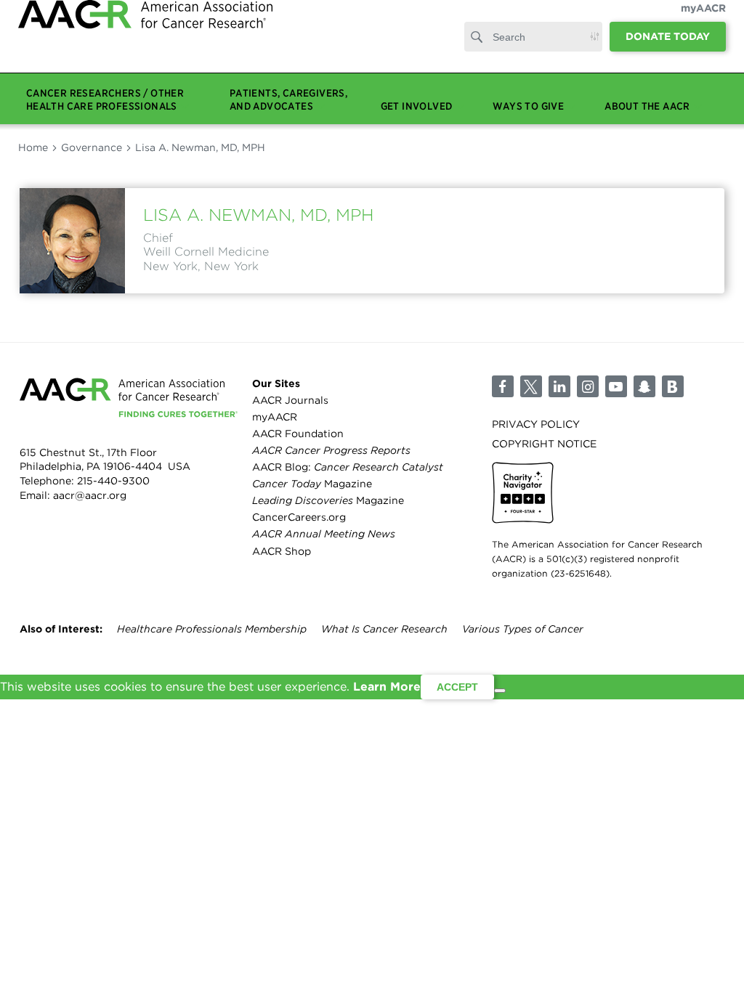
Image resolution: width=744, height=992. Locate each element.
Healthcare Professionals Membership (212, 629)
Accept (457, 687)
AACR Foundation (298, 433)
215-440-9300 (113, 481)
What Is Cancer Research (384, 629)
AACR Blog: (347, 467)
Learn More (387, 687)
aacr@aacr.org (89, 495)
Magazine (312, 483)
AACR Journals (290, 400)
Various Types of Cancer (522, 629)
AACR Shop (281, 551)
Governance (91, 147)
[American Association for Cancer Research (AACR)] (145, 45)
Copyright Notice (544, 444)
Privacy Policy (536, 424)
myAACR (703, 22)
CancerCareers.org (299, 517)
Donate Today (668, 51)
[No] (500, 690)
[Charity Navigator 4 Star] (523, 493)
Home (33, 147)
